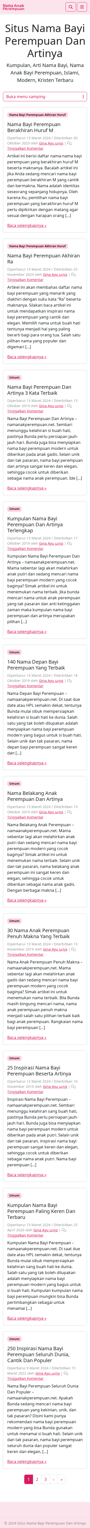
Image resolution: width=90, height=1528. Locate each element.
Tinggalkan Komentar (25, 148)
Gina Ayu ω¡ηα (51, 143)
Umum (14, 377)
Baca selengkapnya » (26, 225)
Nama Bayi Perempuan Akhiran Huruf (37, 115)
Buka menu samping (25, 96)
